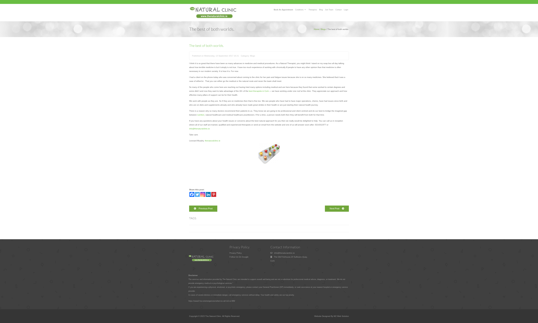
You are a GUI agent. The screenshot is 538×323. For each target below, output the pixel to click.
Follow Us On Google (238, 257)
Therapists (313, 10)
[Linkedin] (208, 194)
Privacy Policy (235, 253)
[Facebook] (191, 194)
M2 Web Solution (341, 316)
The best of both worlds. (206, 46)
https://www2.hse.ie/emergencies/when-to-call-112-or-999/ (211, 301)
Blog (321, 10)
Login (346, 10)
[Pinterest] (213, 194)
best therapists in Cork (259, 91)
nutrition (200, 115)
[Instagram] (202, 194)
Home (316, 29)
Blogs (323, 29)
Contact (338, 10)
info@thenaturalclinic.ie (199, 129)
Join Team (329, 10)
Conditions (299, 10)
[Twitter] (197, 194)
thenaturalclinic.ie (212, 141)
